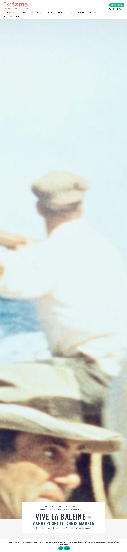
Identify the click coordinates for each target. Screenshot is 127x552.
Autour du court (75, 506)
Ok (61, 548)
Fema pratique (37, 13)
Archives (93, 13)
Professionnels (56, 13)
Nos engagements (76, 13)
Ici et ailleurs (62, 506)
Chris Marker (80, 523)
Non (67, 548)
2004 (52, 506)
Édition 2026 (20, 13)
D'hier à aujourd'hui (63, 510)
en (121, 9)
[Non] (124, 545)
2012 (51, 510)
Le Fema (7, 13)
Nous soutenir (11, 16)
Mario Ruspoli (78, 510)
